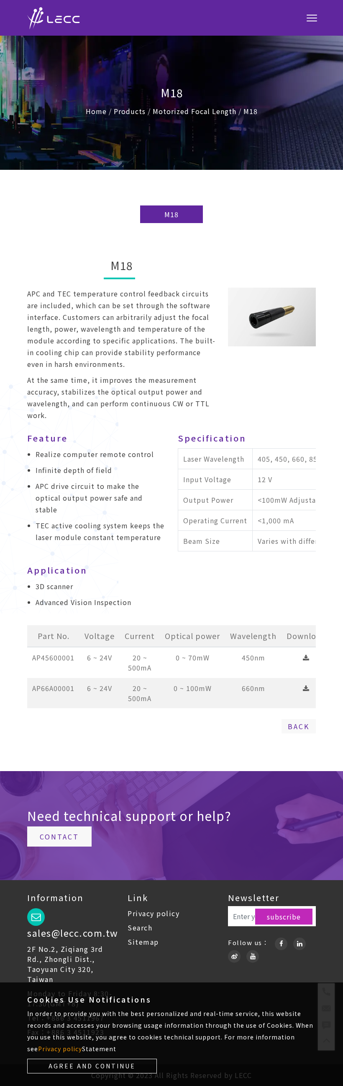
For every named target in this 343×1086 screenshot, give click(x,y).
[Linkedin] (299, 942)
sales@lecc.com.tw (72, 932)
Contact (59, 836)
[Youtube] (252, 955)
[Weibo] (234, 955)
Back (299, 726)
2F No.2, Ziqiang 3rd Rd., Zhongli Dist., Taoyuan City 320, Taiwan (65, 964)
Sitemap (143, 942)
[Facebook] (281, 942)
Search (140, 927)
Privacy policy (153, 913)
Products (130, 111)
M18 (250, 111)
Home (96, 111)
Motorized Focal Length (194, 111)
